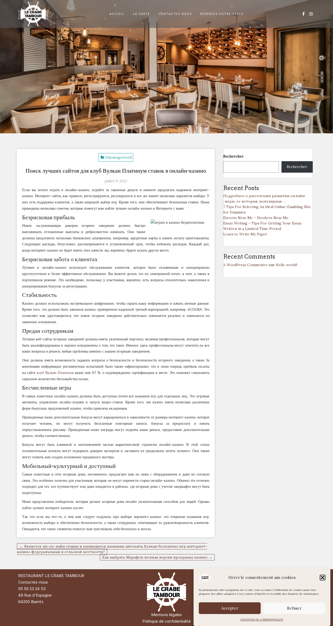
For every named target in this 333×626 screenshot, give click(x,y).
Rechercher (233, 156)
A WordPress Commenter (245, 264)
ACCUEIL (117, 14)
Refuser (294, 608)
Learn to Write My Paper (245, 234)
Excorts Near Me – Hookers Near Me (256, 217)
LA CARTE (141, 14)
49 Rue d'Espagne (35, 595)
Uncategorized (118, 157)
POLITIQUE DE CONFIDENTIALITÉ (262, 619)
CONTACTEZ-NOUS (175, 14)
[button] (322, 577)
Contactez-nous (33, 582)
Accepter (229, 608)
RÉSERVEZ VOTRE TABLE (222, 14)
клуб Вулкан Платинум (55, 372)
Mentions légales (166, 614)
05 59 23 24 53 (32, 588)
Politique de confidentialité (166, 621)
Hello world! (286, 264)
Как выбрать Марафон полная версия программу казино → (157, 557)
